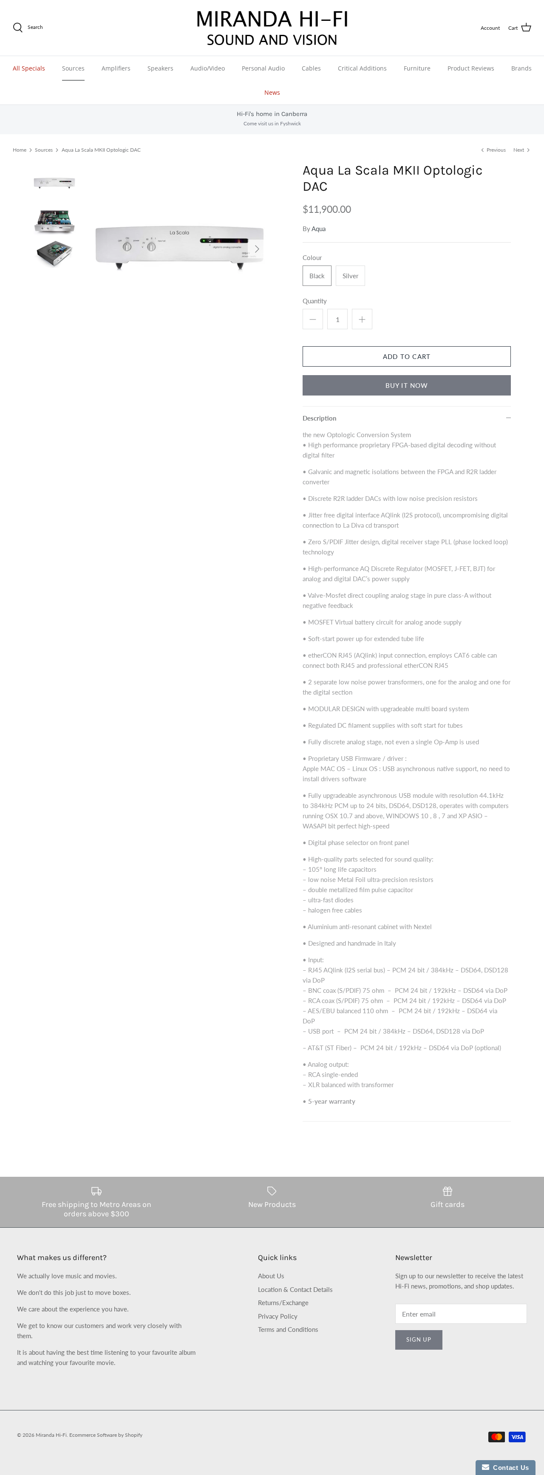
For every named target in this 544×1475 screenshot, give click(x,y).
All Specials (29, 68)
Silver (350, 276)
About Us (271, 1276)
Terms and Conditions (288, 1329)
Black (317, 276)
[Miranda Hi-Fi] (272, 27)
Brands (521, 68)
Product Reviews (471, 68)
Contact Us (509, 1467)
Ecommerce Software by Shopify (105, 1435)
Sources (73, 68)
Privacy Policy (278, 1316)
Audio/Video (207, 68)
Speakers (160, 68)
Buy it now (406, 385)
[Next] (257, 249)
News (272, 92)
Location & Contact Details (295, 1289)
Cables (311, 68)
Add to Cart (407, 356)
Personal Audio (263, 68)
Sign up (418, 1339)
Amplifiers (116, 68)
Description (319, 418)
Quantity (315, 301)
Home (19, 150)
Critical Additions (362, 68)
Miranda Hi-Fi (51, 1435)
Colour (312, 257)
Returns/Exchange (283, 1302)
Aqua (319, 228)
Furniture (417, 68)
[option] (179, 249)
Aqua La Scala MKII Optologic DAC (101, 150)
